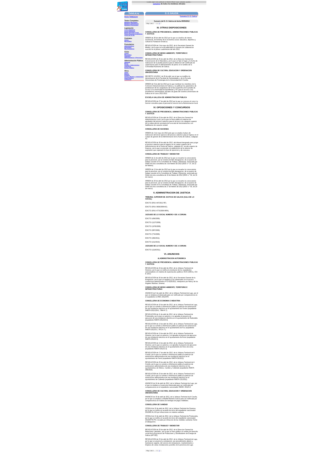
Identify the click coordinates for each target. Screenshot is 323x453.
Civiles (126, 40)
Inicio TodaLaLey (131, 17)
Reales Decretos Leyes (131, 32)
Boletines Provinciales (131, 25)
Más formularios (129, 48)
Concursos (127, 66)
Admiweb (127, 62)
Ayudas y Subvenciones (131, 65)
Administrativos (129, 46)
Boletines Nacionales (131, 22)
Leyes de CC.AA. (129, 35)
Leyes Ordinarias (129, 31)
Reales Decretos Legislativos (133, 34)
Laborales (127, 56)
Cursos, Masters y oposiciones (134, 76)
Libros (126, 72)
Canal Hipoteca (129, 78)
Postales (127, 75)
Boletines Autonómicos (131, 23)
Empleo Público (129, 68)
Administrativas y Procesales (133, 57)
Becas (126, 63)
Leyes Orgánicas (129, 29)
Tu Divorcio (127, 79)
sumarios (156, 4)
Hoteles (126, 74)
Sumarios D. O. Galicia (188, 16)
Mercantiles (128, 41)
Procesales (127, 47)
